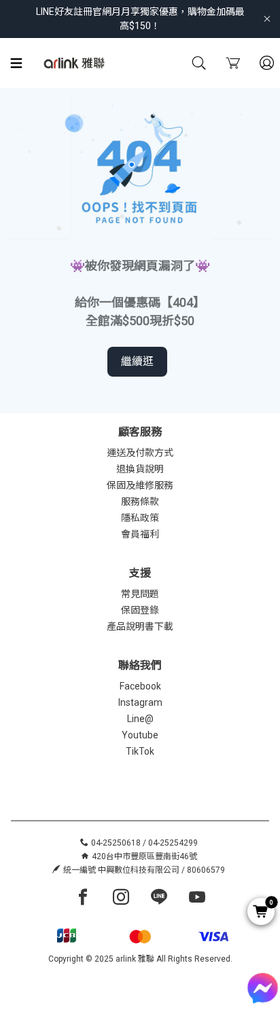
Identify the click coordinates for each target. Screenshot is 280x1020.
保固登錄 (140, 610)
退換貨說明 (140, 469)
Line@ (140, 718)
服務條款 (140, 501)
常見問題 (140, 593)
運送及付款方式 (140, 452)
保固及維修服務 (140, 485)
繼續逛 (137, 361)
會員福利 (140, 534)
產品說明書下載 (140, 626)
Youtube (140, 735)
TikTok (140, 751)
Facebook (140, 686)
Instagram (140, 702)
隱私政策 (140, 517)
